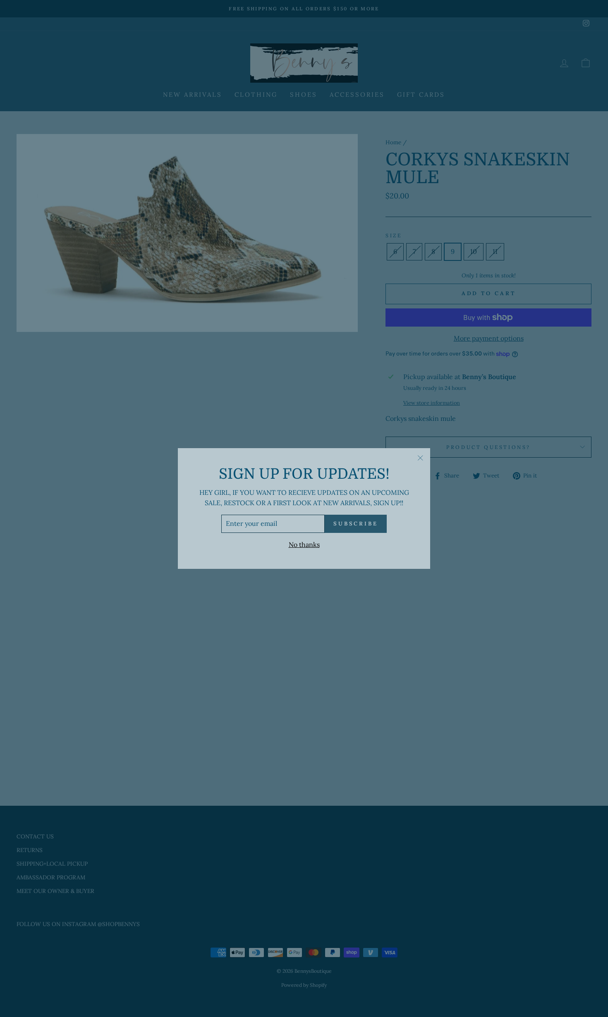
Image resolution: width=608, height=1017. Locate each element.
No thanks (304, 544)
